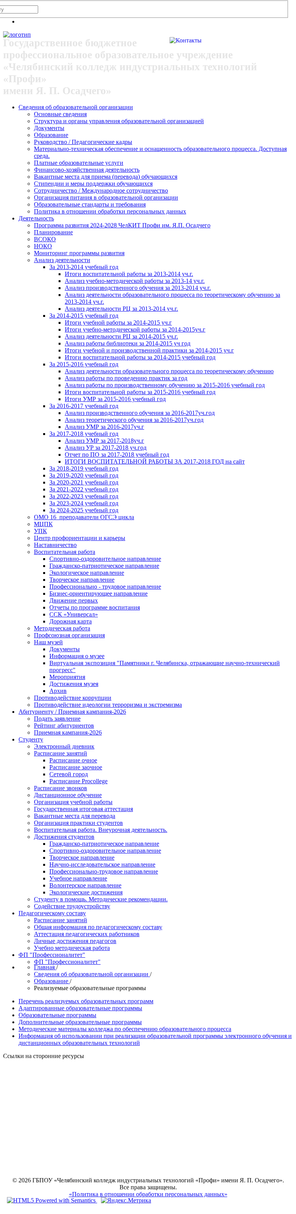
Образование (51, 135)
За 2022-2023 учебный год (83, 496)
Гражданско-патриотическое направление (104, 565)
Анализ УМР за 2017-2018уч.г (104, 440)
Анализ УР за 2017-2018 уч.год (105, 447)
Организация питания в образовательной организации (106, 197)
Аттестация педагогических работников (87, 934)
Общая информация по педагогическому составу (98, 927)
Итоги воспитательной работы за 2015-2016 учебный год (140, 392)
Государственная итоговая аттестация (83, 809)
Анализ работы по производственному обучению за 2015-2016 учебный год (165, 385)
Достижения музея (73, 684)
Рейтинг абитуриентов (64, 725)
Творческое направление (81, 579)
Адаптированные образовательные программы (80, 1008)
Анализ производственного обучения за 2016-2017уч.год (140, 413)
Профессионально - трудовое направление (105, 586)
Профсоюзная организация (69, 635)
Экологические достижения (86, 892)
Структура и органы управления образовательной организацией (119, 121)
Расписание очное (73, 760)
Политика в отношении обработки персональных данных (110, 211)
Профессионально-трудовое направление (103, 871)
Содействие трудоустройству (72, 906)
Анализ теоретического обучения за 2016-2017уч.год (134, 420)
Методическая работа (62, 628)
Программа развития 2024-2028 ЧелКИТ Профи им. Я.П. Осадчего (122, 225)
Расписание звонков (60, 788)
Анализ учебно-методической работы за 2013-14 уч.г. (135, 281)
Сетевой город (68, 774)
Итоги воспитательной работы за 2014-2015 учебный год (140, 357)
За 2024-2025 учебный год (83, 510)
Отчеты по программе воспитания (94, 607)
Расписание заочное (75, 767)
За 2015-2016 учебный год (83, 364)
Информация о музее (76, 656)
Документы (49, 128)
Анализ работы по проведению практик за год (126, 378)
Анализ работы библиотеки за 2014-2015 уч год (127, 343)
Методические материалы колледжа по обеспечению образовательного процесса (124, 1029)
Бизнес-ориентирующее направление (98, 593)
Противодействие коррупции (72, 697)
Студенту (30, 739)
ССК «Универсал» (73, 614)
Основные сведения (60, 114)
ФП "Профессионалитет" (51, 955)
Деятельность (36, 218)
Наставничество (55, 545)
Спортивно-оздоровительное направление (105, 558)
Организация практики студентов (78, 822)
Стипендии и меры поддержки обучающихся (93, 183)
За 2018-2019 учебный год (83, 468)
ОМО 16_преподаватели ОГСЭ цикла (84, 517)
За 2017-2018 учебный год (83, 433)
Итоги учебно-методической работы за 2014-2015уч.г (135, 329)
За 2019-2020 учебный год (83, 475)
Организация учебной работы (73, 802)
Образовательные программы (57, 1015)
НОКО (43, 246)
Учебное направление (78, 878)
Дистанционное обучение (68, 795)
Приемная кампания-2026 (68, 732)
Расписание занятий (60, 753)
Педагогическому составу (52, 913)
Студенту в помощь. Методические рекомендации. (101, 899)
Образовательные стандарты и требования (90, 204)
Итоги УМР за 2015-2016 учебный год (115, 399)
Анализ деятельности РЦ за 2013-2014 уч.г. (121, 308)
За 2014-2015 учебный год (83, 315)
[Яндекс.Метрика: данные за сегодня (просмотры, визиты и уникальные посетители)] (126, 1200)
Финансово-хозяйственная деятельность (87, 169)
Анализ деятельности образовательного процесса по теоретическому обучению (169, 371)
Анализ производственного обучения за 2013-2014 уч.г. (138, 287)
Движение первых (73, 600)
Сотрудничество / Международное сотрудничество (101, 190)
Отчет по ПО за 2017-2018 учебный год (117, 454)
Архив (58, 690)
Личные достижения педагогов (75, 941)
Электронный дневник (64, 746)
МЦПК (43, 524)
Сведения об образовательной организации (75, 107)
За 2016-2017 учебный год (83, 406)
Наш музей (48, 642)
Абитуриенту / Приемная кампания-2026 (72, 711)
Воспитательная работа (64, 552)
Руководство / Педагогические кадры (83, 142)
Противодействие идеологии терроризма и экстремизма (108, 704)
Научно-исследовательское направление (102, 864)
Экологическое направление (86, 572)
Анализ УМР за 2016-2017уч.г (104, 426)
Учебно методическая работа (72, 948)
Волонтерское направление (85, 885)
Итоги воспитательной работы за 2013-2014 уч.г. (129, 274)
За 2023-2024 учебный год (83, 503)
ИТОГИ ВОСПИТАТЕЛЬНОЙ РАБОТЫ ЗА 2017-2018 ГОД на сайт (155, 461)
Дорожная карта (70, 621)
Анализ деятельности (62, 260)
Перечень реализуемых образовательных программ (85, 1001)
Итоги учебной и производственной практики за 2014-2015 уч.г (149, 350)
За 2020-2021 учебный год (83, 482)
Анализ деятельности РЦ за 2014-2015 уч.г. (121, 336)
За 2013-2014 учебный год (83, 267)
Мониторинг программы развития (79, 253)
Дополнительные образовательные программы (80, 1022)
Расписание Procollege (78, 781)
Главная (45, 967)
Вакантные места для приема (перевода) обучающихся (105, 176)
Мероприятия (67, 677)
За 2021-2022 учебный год (83, 489)
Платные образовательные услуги (78, 162)
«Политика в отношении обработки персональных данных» (148, 1194)
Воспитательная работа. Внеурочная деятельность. (100, 829)
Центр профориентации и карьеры (79, 538)
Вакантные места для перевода (74, 816)
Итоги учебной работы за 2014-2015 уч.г (118, 322)
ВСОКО (45, 239)
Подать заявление (57, 718)
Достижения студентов (64, 836)
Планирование (53, 232)
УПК (40, 531)
